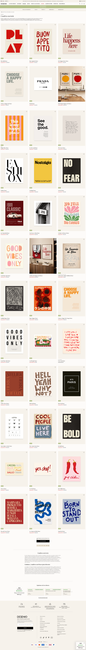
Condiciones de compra (61, 621)
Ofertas (42, 3)
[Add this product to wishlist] (26, 24)
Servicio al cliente (60, 618)
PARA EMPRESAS (62, 3)
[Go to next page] (49, 546)
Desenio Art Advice (60, 616)
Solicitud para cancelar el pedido (61, 634)
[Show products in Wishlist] (82, 4)
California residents (60, 627)
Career (41, 619)
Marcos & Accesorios (35, 3)
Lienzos (28, 3)
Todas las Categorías (26, 9)
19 (46, 545)
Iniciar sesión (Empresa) (44, 631)
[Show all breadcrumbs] (2, 12)
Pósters (24, 3)
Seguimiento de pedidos (61, 619)
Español (6, 1)
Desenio (45, 647)
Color (36, 9)
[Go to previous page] (37, 546)
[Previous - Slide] (26, 592)
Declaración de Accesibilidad (45, 623)
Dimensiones (51, 9)
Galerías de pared (48, 3)
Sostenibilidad (42, 621)
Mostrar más (43, 541)
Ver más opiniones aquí (43, 597)
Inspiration (56, 3)
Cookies (58, 623)
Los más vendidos (12, 3)
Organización (60, 9)
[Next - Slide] (72, 592)
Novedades (19, 3)
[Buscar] (80, 3)
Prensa (41, 618)
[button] (80, 645)
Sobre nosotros (42, 616)
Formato (43, 9)
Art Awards (42, 629)
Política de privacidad (27, 630)
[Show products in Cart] (84, 4)
